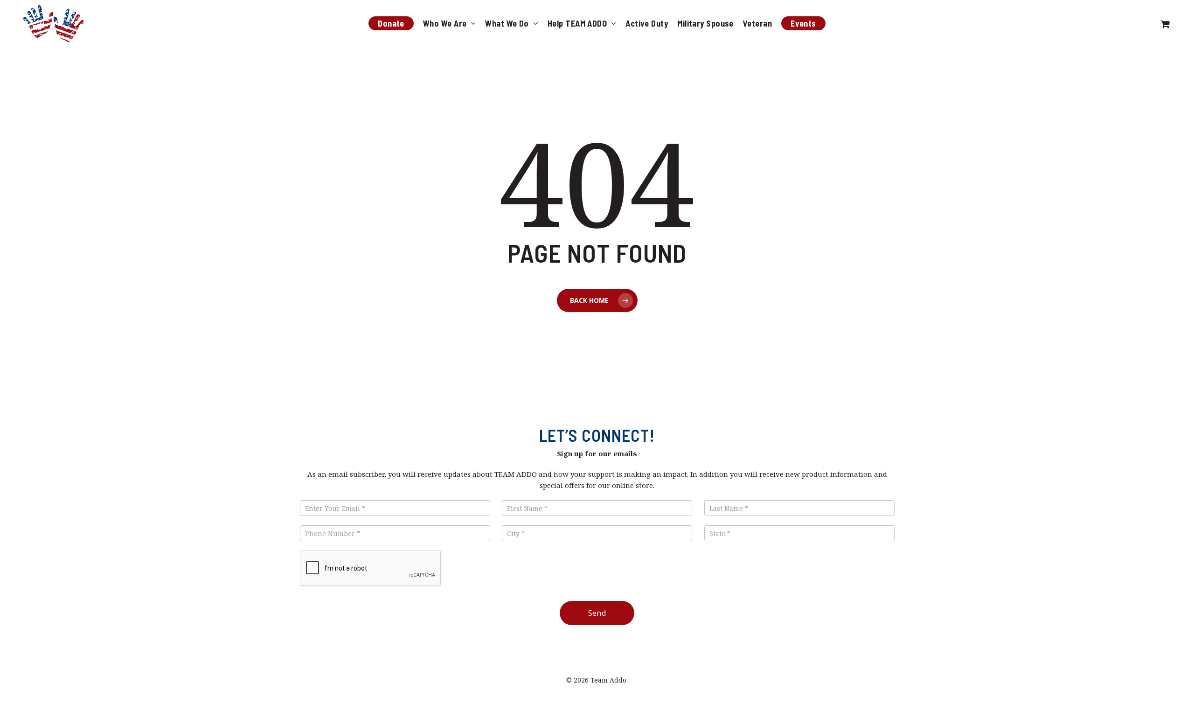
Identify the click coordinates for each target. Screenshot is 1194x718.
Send (597, 613)
